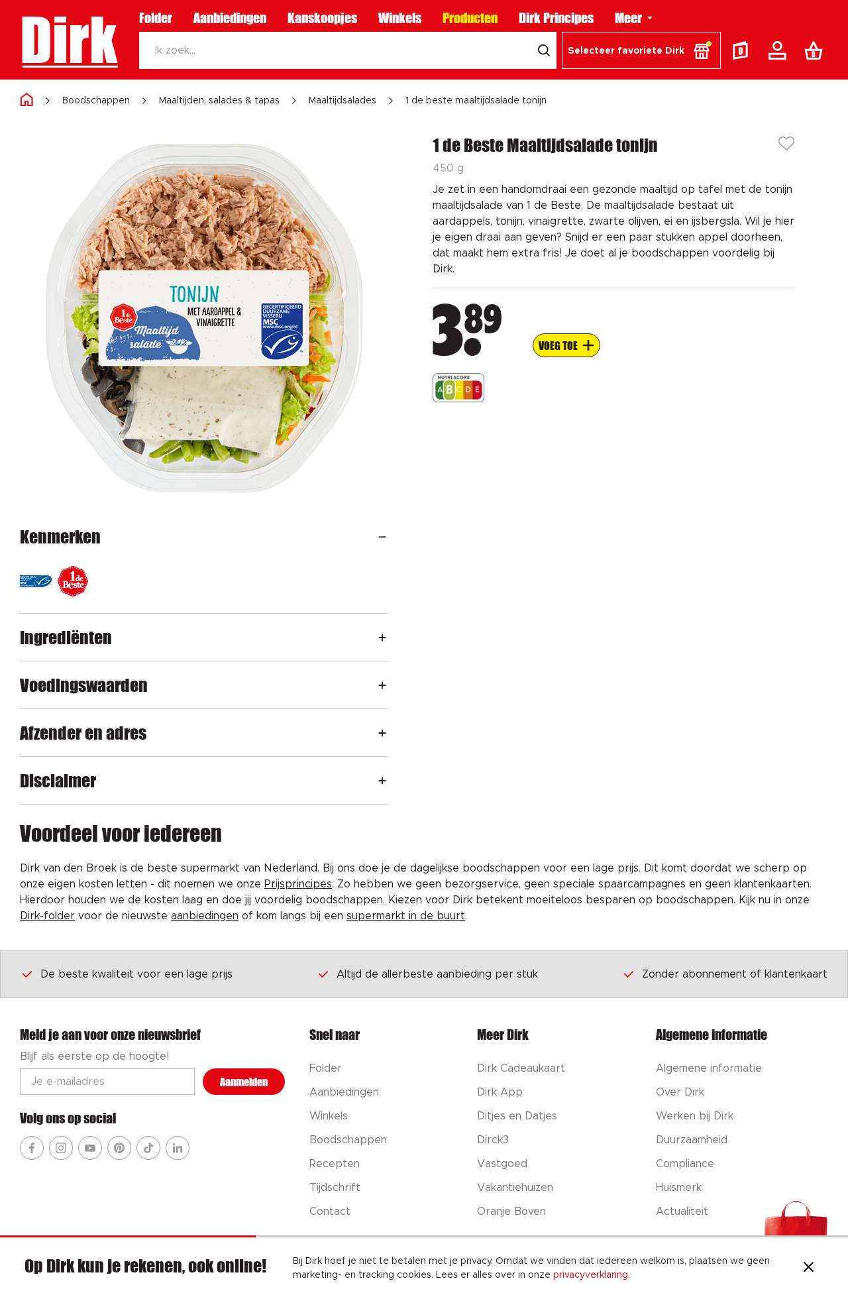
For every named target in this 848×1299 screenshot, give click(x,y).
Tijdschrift (334, 1187)
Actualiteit (682, 1211)
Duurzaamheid (691, 1140)
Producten (470, 18)
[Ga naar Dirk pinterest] (119, 1148)
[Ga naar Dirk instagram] (61, 1148)
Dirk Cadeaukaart (521, 1068)
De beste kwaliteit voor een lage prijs (136, 974)
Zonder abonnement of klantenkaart (734, 974)
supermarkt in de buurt (405, 916)
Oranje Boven (511, 1211)
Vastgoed (502, 1163)
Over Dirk (680, 1092)
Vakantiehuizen (515, 1187)
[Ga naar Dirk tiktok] (148, 1148)
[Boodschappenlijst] (816, 50)
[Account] (780, 50)
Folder (155, 18)
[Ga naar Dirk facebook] (32, 1148)
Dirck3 (493, 1140)
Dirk (68, 40)
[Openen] (382, 536)
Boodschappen (96, 100)
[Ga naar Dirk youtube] (90, 1148)
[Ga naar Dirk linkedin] (177, 1148)
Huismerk (679, 1187)
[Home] (26, 100)
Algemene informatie (709, 1068)
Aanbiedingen (229, 18)
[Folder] (743, 50)
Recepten (334, 1163)
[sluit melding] (808, 1268)
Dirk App (500, 1092)
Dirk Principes (556, 18)
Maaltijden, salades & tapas (219, 100)
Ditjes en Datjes (517, 1116)
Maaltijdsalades (342, 100)
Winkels (399, 18)
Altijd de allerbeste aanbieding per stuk (437, 974)
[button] (641, 50)
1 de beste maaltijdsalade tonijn (476, 100)
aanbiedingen (204, 916)
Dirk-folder (47, 916)
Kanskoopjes (322, 18)
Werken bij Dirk (694, 1116)
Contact (329, 1211)
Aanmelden (244, 1082)
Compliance (685, 1163)
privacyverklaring (590, 1275)
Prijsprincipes (298, 884)
